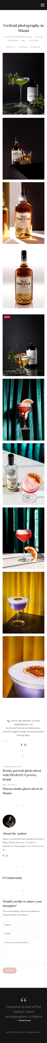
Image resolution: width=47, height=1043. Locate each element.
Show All (11, 47)
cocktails (34, 40)
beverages (35, 47)
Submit (9, 970)
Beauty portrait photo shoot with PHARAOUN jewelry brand (22, 775)
